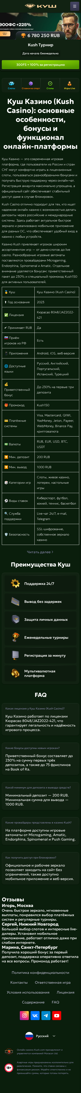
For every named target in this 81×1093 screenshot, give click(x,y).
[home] (40, 6)
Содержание (33, 1002)
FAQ (55, 1002)
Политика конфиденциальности (40, 972)
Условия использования (28, 992)
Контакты (19, 982)
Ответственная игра (53, 982)
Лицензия (65, 992)
